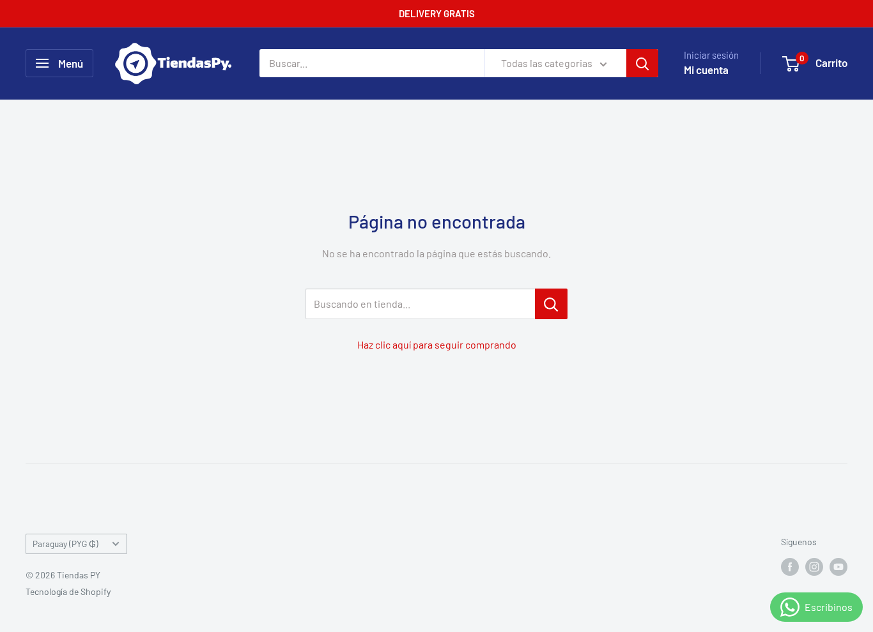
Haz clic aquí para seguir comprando (436, 344)
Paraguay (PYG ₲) (65, 543)
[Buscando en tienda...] (551, 304)
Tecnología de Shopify (68, 591)
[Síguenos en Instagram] (814, 566)
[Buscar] (642, 63)
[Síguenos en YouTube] (838, 566)
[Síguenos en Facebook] (790, 566)
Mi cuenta (706, 69)
